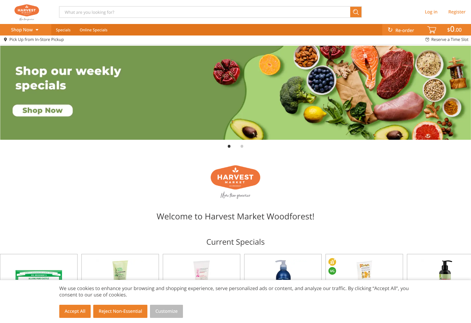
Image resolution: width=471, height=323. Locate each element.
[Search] (356, 12)
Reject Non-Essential (120, 311)
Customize (166, 311)
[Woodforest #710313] (26, 12)
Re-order (404, 31)
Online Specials (93, 30)
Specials (63, 30)
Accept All (75, 311)
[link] (235, 93)
